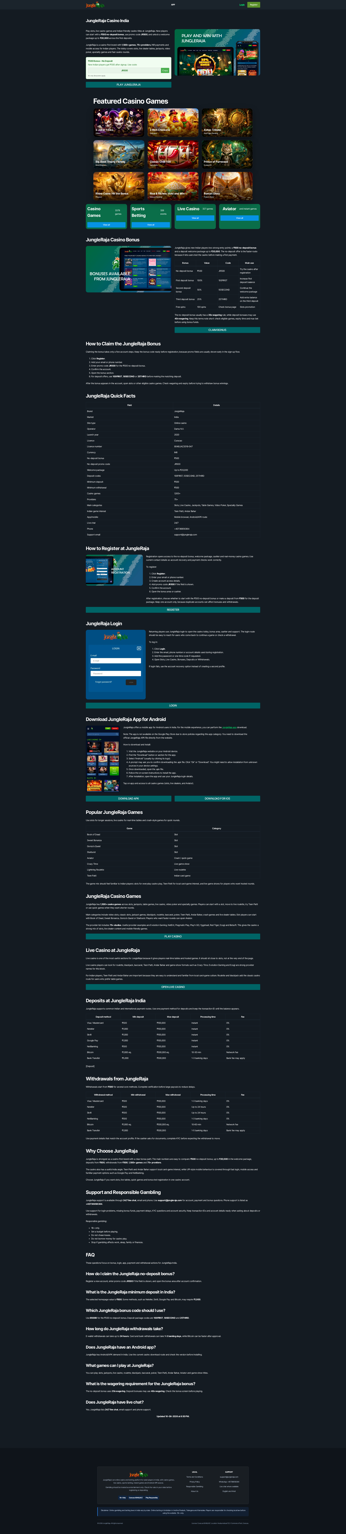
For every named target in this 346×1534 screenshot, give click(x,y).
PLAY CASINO (173, 936)
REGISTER (173, 609)
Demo (119, 127)
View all (106, 224)
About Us (194, 1491)
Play (119, 118)
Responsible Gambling (194, 1486)
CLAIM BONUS (217, 330)
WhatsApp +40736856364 (229, 1482)
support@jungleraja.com (229, 1477)
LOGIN (173, 705)
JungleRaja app (229, 727)
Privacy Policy (195, 1482)
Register (253, 4)
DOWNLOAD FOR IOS (217, 798)
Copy (165, 70)
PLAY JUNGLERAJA (129, 84)
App (173, 4)
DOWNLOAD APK (128, 798)
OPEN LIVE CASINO (173, 987)
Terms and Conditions (194, 1477)
